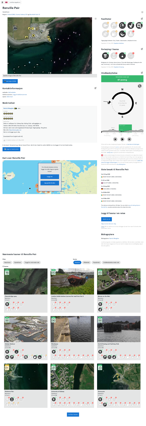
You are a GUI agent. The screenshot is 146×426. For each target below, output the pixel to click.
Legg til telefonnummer (20, 94)
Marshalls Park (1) (34, 14)
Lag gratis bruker (49, 183)
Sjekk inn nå (106, 219)
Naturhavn (7, 262)
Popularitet (96, 262)
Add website (12, 92)
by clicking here (121, 164)
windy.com (110, 152)
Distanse (77, 262)
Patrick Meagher (8, 108)
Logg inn (49, 176)
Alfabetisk (86, 262)
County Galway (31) (21, 14)
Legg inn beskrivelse (11, 149)
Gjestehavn (17, 262)
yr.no (117, 147)
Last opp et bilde (10, 81)
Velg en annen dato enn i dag (108, 223)
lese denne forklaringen (133, 144)
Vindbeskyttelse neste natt (111, 262)
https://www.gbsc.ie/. (15, 130)
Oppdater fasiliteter (119, 43)
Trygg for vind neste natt (32, 262)
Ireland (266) (11, 14)
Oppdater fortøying (119, 67)
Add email (10, 96)
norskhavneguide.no (15, 2)
